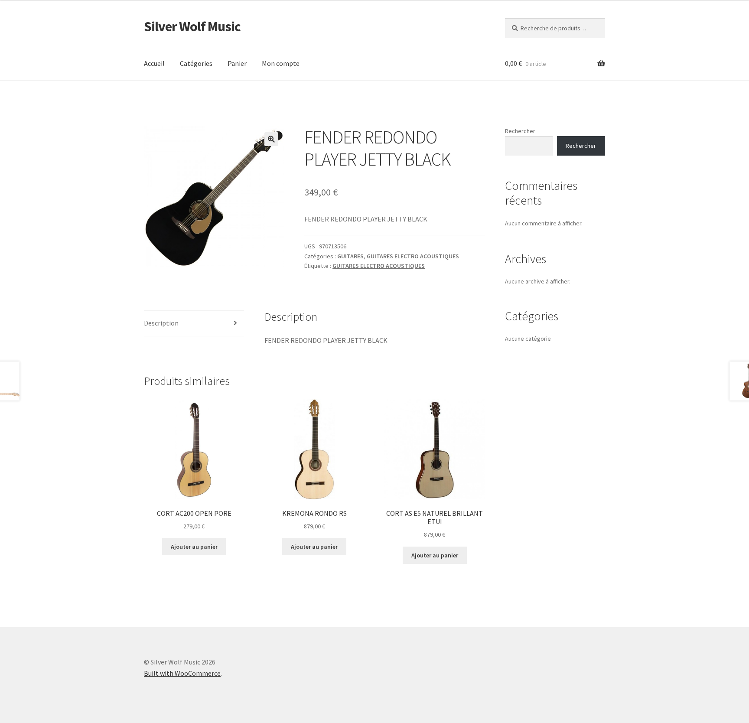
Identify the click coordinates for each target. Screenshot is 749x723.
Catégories (196, 63)
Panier (237, 63)
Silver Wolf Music (192, 26)
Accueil (154, 63)
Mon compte (281, 63)
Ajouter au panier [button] (194, 546)
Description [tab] (161, 323)
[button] (271, 139)
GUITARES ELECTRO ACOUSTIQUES (413, 256)
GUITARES (350, 256)
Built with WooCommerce (182, 673)
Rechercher (520, 131)
